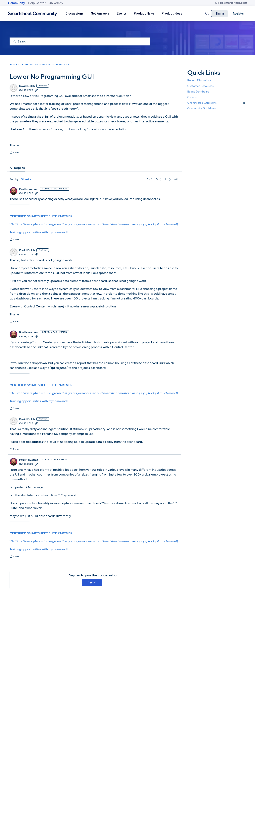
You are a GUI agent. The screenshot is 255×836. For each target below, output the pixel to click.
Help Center (37, 3)
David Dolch (27, 86)
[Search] (207, 13)
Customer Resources (200, 86)
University (56, 3)
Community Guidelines (201, 108)
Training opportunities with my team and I (39, 232)
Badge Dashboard (198, 92)
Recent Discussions (199, 80)
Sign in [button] (92, 582)
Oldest (25, 179)
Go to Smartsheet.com (231, 3)
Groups (191, 97)
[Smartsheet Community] (32, 13)
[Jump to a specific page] (176, 179)
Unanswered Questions (216, 103)
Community (16, 3)
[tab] (17, 167)
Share (14, 153)
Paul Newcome (28, 189)
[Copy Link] (36, 90)
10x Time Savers (94, 224)
